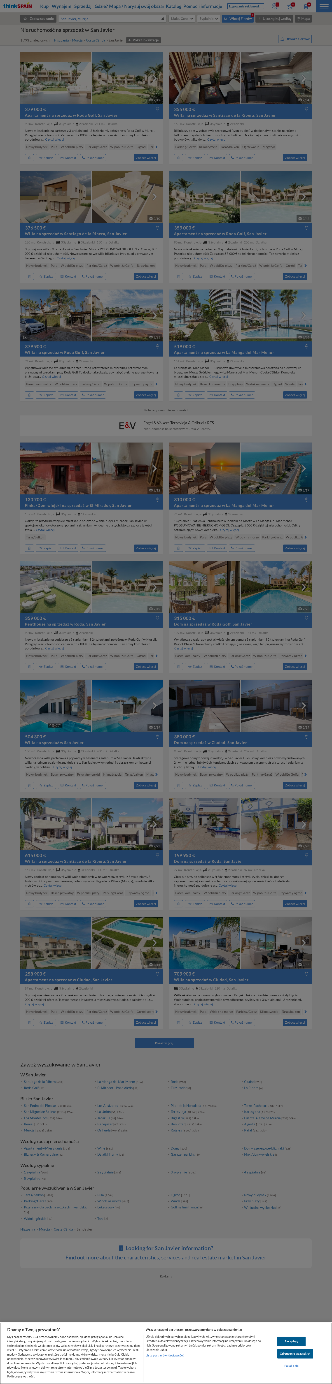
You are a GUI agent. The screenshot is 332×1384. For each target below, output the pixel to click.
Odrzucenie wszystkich (295, 1353)
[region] (166, 1353)
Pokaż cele (291, 1366)
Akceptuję (291, 1341)
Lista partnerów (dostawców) (165, 1355)
